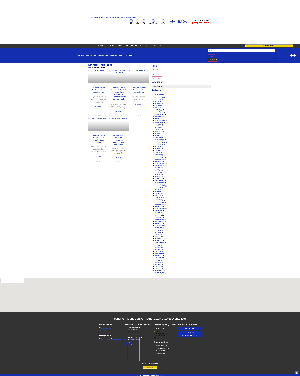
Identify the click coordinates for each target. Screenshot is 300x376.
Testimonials (113, 55)
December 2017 (159, 242)
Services (80, 55)
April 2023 (158, 129)
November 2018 (159, 221)
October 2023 (159, 118)
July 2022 (158, 146)
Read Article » (98, 106)
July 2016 (158, 261)
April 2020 (158, 195)
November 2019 (159, 204)
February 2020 (159, 199)
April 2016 (158, 266)
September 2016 (160, 257)
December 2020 (159, 180)
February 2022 (159, 154)
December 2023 (159, 114)
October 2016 (159, 255)
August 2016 (158, 259)
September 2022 (160, 143)
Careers (120, 55)
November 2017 (159, 244)
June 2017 (158, 248)
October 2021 (159, 161)
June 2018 (158, 231)
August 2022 (159, 144)
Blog (125, 55)
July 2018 (158, 229)
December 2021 (159, 158)
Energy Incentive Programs (101, 55)
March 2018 (158, 236)
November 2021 (159, 159)
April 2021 (158, 173)
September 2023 (160, 120)
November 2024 (159, 94)
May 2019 (158, 214)
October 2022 (159, 141)
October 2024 (159, 96)
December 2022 (159, 137)
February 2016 (159, 270)
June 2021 (158, 169)
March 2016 (158, 268)
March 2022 (158, 152)
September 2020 (160, 186)
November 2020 (159, 182)
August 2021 (158, 165)
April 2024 (158, 107)
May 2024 (158, 105)
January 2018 (159, 240)
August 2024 (159, 99)
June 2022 (158, 148)
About (137, 23)
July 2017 (157, 246)
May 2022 (158, 150)
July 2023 (158, 124)
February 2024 (159, 111)
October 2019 (159, 206)
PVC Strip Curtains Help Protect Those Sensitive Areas (98, 90)
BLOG (144, 23)
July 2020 (158, 189)
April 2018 (158, 234)
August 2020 (159, 188)
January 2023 (159, 135)
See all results (213, 59)
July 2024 (158, 101)
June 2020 (158, 191)
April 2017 (158, 251)
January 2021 (159, 178)
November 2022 (159, 139)
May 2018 (158, 233)
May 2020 (158, 193)
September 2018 (160, 225)
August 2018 (158, 227)
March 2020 (158, 197)
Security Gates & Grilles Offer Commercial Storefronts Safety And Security (118, 140)
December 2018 (159, 219)
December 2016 (159, 253)
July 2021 (158, 167)
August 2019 (158, 210)
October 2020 (159, 184)
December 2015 (159, 274)
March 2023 (158, 131)
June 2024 (158, 103)
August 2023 (159, 122)
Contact (163, 23)
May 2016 (158, 264)
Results (212, 56)
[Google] (294, 55)
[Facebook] (291, 55)
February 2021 (159, 176)
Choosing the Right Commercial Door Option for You (139, 90)
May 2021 (158, 171)
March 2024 (158, 109)
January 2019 (159, 218)
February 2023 (159, 133)
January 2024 (159, 113)
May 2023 (158, 128)
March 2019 (158, 216)
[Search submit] (208, 53)
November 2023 (159, 116)
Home (131, 23)
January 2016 (159, 272)
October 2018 (159, 223)
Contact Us (131, 55)
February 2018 (159, 238)
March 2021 (158, 174)
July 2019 (158, 212)
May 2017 (158, 249)
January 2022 (159, 156)
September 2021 (160, 163)
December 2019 (159, 203)
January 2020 (159, 201)
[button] (297, 373)
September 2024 (160, 98)
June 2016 (158, 262)
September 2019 (160, 208)
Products (88, 55)
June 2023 (158, 126)
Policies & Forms (153, 23)
